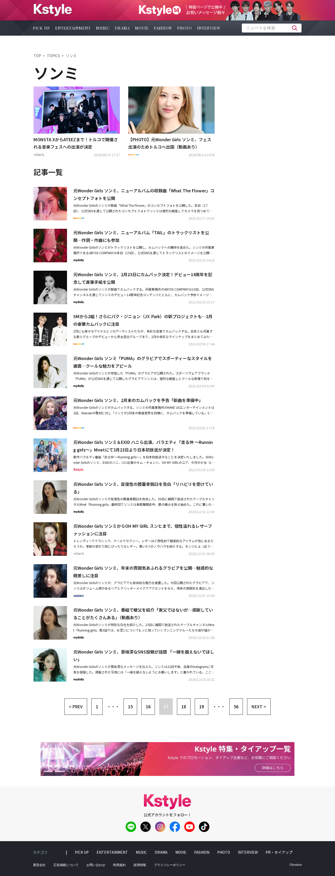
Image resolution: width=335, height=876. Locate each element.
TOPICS (53, 55)
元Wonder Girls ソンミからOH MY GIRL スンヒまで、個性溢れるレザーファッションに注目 (142, 530)
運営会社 (39, 865)
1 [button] (97, 706)
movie (142, 28)
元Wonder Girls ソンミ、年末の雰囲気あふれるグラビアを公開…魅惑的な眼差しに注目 (143, 572)
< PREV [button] (76, 706)
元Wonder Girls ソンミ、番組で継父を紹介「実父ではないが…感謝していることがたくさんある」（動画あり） (143, 614)
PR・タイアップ (279, 852)
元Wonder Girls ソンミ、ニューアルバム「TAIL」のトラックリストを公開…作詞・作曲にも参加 (141, 236)
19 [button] (201, 706)
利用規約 (119, 865)
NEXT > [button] (259, 706)
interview (209, 28)
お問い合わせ (95, 865)
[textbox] (272, 28)
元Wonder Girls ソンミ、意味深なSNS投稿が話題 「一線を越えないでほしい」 (143, 655)
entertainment (73, 28)
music (103, 28)
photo (184, 28)
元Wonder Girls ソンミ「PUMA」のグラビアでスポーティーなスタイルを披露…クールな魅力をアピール (142, 362)
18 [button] (183, 706)
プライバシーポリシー (169, 865)
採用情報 (139, 865)
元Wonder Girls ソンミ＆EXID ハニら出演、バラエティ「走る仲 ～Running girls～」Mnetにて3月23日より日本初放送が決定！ (143, 446)
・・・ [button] (113, 706)
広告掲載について (66, 865)
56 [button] (236, 706)
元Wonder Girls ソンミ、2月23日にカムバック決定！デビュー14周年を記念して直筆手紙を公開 (142, 278)
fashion (163, 28)
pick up (41, 28)
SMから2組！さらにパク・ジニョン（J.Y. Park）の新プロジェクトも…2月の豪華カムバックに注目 (143, 320)
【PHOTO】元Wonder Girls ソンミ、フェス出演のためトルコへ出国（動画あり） (169, 143)
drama (122, 28)
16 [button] (148, 706)
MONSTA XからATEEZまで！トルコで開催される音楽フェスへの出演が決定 (76, 143)
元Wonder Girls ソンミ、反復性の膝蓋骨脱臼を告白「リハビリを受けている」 (143, 488)
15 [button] (130, 706)
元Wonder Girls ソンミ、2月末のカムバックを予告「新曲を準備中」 (138, 400)
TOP (37, 55)
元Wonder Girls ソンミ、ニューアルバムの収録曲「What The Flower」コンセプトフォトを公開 (143, 194)
